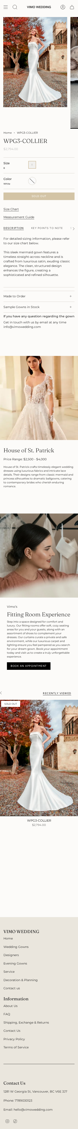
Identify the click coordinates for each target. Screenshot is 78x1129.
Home (7, 132)
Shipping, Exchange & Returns (26, 1022)
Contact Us (11, 1031)
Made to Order (14, 296)
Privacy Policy (14, 1039)
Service (9, 972)
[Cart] (71, 7)
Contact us (11, 988)
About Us (10, 1006)
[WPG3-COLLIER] (39, 758)
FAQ (6, 1014)
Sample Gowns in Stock (21, 307)
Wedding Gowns (16, 947)
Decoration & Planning (20, 980)
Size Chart (11, 209)
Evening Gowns (15, 963)
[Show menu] (5, 7)
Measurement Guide (18, 217)
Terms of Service (16, 1047)
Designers (11, 955)
